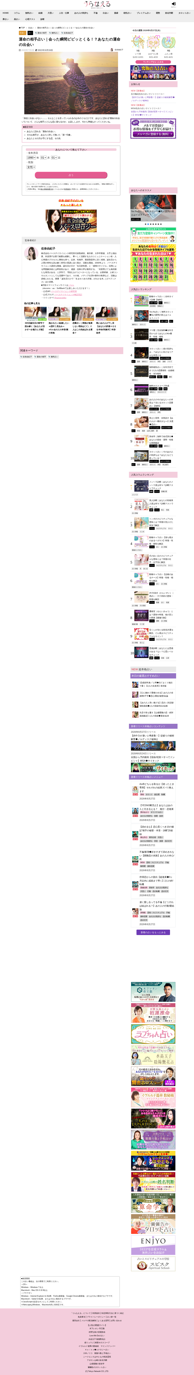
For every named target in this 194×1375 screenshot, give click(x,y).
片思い (51, 13)
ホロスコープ (162, 392)
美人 (162, 510)
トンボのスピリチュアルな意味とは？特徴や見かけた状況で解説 (161, 522)
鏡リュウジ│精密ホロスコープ (97, 1342)
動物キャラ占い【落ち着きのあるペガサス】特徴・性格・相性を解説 (161, 540)
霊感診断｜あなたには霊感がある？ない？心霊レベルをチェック (161, 651)
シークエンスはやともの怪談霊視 (97, 1357)
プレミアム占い (144, 13)
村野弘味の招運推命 (97, 1332)
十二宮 (142, 624)
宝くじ (142, 642)
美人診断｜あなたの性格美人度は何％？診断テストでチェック (161, 503)
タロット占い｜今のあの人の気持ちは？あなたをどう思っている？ (161, 455)
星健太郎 (143, 887)
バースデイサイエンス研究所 (64, 291)
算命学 (151, 887)
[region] (153, 210)
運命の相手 (42, 33)
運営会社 (76, 1320)
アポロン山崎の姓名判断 (97, 1360)
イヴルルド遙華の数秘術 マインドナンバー (97, 1346)
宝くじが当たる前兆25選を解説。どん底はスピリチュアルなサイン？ (161, 633)
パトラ (170, 361)
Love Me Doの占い (97, 1336)
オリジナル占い (157, 812)
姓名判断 (169, 13)
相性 (170, 377)
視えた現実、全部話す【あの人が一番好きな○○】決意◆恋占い (161, 421)
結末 (161, 816)
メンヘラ (135, 494)
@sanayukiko (60, 298)
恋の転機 (156, 891)
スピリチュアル (161, 528)
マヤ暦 (134, 343)
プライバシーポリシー (96, 1317)
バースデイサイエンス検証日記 (68, 295)
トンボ (142, 531)
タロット (143, 324)
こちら (71, 285)
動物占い (160, 306)
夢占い (6, 19)
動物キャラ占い (137, 550)
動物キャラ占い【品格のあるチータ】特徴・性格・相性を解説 (161, 577)
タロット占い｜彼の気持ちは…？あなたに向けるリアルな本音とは (161, 352)
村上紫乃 (165, 464)
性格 (167, 510)
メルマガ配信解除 (88, 1320)
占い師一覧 (111, 1317)
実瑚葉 (143, 912)
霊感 (162, 658)
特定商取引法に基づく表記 (113, 1313)
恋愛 (138, 361)
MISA (142, 862)
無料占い (29, 13)
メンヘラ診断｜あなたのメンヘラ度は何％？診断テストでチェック (161, 485)
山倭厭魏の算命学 (97, 1364)
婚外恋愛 (150, 866)
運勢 (158, 13)
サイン (170, 528)
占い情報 (135, 513)
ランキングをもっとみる (153, 62)
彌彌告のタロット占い (97, 1367)
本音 (159, 361)
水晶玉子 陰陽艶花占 (97, 1339)
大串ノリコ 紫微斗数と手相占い (97, 1353)
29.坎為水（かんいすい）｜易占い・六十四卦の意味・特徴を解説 (161, 596)
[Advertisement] (153, 163)
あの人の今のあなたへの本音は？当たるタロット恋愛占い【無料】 (161, 403)
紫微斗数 (135, 624)
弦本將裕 (153, 306)
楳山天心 (143, 837)
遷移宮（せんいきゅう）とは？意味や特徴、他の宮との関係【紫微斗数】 (161, 614)
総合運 (156, 794)
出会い (106, 13)
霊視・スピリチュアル (154, 862)
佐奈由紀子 (68, 33)
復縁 (116, 13)
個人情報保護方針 (47, 189)
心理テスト (30, 19)
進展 (164, 361)
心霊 (167, 658)
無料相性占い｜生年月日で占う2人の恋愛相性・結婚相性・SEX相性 (161, 370)
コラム (17, 13)
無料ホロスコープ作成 (159, 386)
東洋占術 (152, 837)
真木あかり (144, 812)
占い (30, 33)
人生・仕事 (64, 13)
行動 (149, 891)
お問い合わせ (116, 1320)
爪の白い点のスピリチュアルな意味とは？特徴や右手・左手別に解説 (161, 559)
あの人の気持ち (81, 13)
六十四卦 (143, 605)
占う (71, 175)
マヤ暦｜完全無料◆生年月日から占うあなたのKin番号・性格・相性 (161, 333)
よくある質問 (103, 1320)
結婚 (40, 13)
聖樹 (142, 794)
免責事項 (81, 1317)
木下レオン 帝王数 (97, 1328)
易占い (17, 19)
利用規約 (67, 189)
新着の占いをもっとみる (153, 932)
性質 (167, 602)
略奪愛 (143, 866)
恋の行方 (168, 841)
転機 (163, 794)
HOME (6, 13)
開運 (157, 602)
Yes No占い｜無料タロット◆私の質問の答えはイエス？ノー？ (152, 213)
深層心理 (164, 491)
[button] (153, 208)
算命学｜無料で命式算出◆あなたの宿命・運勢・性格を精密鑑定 (161, 439)
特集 (165, 388)
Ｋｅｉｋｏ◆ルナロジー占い (97, 1350)
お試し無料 (150, 430)
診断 (42, 19)
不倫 (96, 13)
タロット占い (184, 13)
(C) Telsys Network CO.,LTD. (97, 1371)
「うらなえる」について (80, 1313)
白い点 (145, 568)
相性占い (127, 13)
